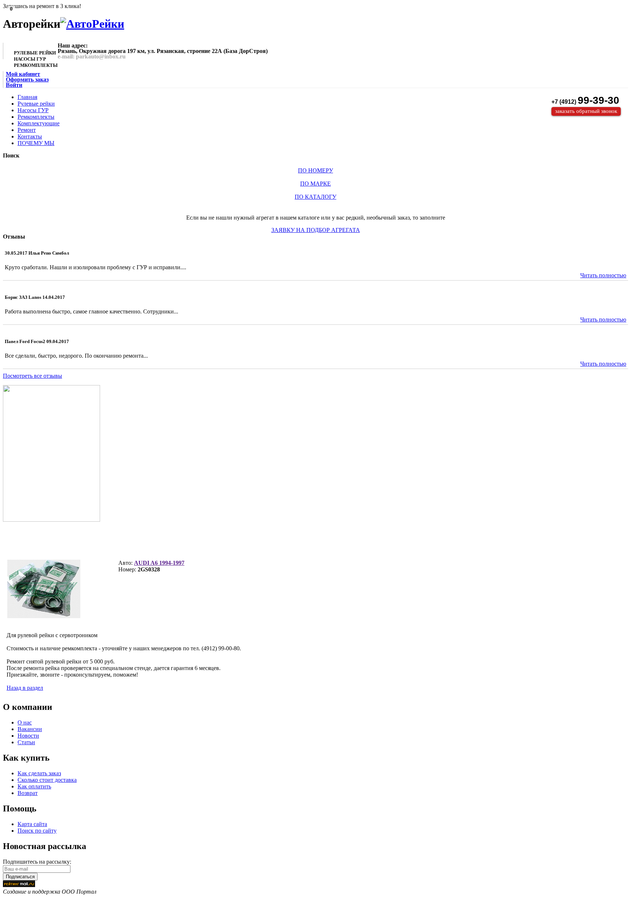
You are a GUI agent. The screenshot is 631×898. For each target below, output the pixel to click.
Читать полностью (603, 275)
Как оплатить (34, 786)
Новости (28, 736)
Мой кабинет (23, 74)
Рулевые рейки (36, 103)
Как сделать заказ (39, 773)
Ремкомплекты (36, 117)
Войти (14, 85)
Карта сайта (32, 824)
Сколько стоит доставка (47, 780)
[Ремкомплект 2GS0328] (43, 589)
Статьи (26, 742)
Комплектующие (39, 123)
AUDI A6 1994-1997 (159, 563)
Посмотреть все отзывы (32, 376)
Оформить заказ (27, 79)
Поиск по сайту (37, 830)
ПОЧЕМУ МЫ (36, 143)
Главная (27, 97)
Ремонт (27, 130)
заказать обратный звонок (586, 111)
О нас (25, 722)
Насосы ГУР (33, 110)
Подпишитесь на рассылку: (37, 862)
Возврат (28, 793)
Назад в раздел (25, 688)
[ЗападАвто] (92, 23)
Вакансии (30, 729)
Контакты (30, 136)
